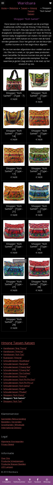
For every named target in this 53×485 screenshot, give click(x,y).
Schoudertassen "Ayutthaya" (16, 360)
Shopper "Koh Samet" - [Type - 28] (39, 284)
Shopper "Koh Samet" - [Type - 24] (39, 247)
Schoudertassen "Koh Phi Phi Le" (18, 382)
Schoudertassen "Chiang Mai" (17, 367)
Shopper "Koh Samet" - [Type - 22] (39, 209)
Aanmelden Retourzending (13, 419)
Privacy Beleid (7, 444)
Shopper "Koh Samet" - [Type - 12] (39, 96)
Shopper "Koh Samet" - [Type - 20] (39, 171)
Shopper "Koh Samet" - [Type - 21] (14, 209)
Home (4, 8)
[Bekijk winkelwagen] (50, 3)
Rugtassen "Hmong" (12, 357)
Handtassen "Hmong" (13, 351)
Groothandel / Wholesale (12, 424)
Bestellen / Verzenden (11, 421)
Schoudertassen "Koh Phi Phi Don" (19, 379)
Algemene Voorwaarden (12, 441)
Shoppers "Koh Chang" (14, 395)
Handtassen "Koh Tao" (13, 354)
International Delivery (11, 427)
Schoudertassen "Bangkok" (16, 364)
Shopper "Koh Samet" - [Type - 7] (13, 94)
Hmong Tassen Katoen (32, 11)
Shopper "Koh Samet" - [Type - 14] (14, 133)
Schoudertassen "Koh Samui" (16, 385)
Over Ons (5, 458)
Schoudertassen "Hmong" (15, 376)
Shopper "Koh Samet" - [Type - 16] (39, 133)
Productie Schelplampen (12, 461)
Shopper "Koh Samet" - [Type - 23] (14, 247)
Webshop (13, 8)
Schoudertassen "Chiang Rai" (16, 370)
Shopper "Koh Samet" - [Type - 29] (14, 322)
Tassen (24, 8)
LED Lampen (7, 467)
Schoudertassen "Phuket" (15, 392)
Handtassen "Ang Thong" (15, 348)
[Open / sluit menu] (2, 3)
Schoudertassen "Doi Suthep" (17, 373)
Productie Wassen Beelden (13, 464)
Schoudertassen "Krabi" (14, 389)
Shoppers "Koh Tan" (12, 401)
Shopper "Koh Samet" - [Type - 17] (14, 171)
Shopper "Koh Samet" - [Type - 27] (14, 284)
